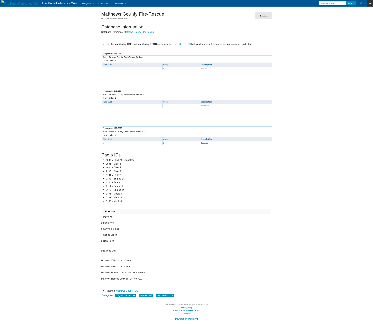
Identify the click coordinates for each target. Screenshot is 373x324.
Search (351, 3)
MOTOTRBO (185, 44)
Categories (107, 295)
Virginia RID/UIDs (165, 295)
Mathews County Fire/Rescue (139, 32)
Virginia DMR (146, 295)
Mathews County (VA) (127, 290)
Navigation (86, 3)
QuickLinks (103, 3)
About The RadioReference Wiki (186, 310)
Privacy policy (186, 307)
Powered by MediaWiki (187, 318)
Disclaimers (186, 313)
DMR (175, 44)
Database (119, 3)
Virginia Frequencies (125, 295)
